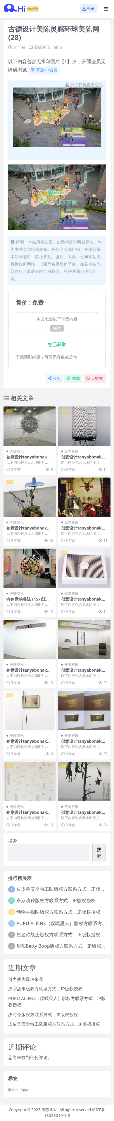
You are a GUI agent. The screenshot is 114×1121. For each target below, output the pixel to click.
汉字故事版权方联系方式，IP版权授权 (45, 988)
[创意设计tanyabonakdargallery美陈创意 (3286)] (84, 426)
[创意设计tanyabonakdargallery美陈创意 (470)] (30, 497)
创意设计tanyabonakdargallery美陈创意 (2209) (29, 814)
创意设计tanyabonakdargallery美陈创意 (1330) (84, 814)
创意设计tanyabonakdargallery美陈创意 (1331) (29, 459)
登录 (90, 8)
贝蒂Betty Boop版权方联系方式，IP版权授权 (63, 946)
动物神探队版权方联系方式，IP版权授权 (58, 912)
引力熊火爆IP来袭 (25, 979)
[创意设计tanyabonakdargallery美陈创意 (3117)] (84, 639)
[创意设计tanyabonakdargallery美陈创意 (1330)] (84, 781)
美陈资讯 (42, 47)
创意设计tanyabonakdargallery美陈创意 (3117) (84, 672)
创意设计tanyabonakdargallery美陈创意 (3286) (84, 459)
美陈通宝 (49, 1109)
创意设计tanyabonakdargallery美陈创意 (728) (84, 530)
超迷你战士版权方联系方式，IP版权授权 (58, 934)
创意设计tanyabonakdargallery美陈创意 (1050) (84, 601)
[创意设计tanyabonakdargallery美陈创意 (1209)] (30, 639)
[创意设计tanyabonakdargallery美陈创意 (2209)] (30, 781)
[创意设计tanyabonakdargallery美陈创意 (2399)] (30, 710)
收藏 (76, 378)
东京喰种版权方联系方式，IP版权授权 (56, 900)
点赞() (97, 378)
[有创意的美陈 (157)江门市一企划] (30, 568)
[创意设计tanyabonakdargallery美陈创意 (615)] (84, 710)
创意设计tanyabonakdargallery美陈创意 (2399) (29, 743)
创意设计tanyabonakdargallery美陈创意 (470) (29, 530)
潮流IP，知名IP (19, 1090)
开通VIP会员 (46, 70)
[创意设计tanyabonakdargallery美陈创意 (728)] (84, 497)
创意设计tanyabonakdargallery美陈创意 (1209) (29, 672)
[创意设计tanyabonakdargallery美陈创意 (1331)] (30, 426)
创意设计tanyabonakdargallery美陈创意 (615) (84, 743)
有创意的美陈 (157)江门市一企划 (28, 601)
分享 (56, 378)
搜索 (12, 841)
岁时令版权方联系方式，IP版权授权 (43, 1014)
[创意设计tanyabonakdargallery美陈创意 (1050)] (84, 568)
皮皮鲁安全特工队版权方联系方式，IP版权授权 (54, 1024)
